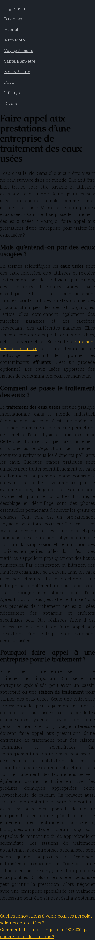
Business (13, 18)
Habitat (11, 29)
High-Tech (14, 8)
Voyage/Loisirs (18, 50)
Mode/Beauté (17, 71)
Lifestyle (12, 92)
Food (9, 82)
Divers (10, 103)
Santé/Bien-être (19, 61)
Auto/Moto (14, 40)
